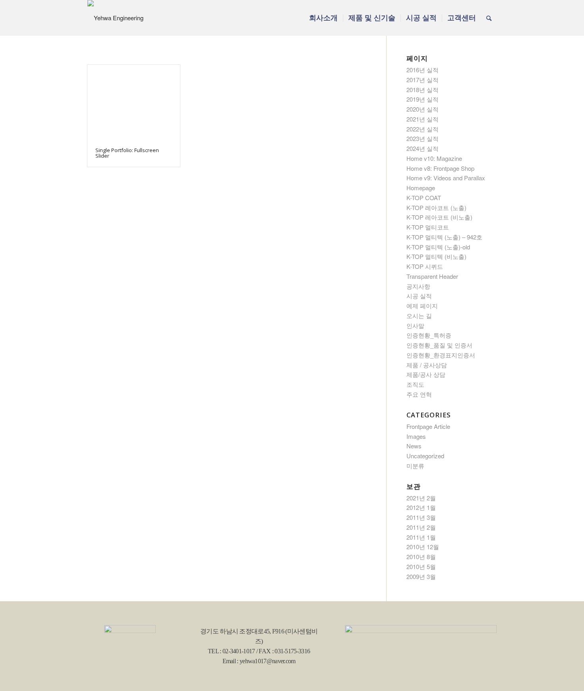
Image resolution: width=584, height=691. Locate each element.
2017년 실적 (422, 79)
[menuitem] (323, 18)
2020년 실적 (422, 109)
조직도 (415, 384)
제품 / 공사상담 (426, 365)
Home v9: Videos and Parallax (445, 178)
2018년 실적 (422, 89)
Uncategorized (425, 456)
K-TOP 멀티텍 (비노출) (436, 256)
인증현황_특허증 (428, 335)
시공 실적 (419, 295)
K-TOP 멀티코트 (427, 227)
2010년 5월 (421, 566)
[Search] (489, 18)
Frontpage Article (428, 426)
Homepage (420, 187)
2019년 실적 (422, 99)
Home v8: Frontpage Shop (440, 168)
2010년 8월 (421, 556)
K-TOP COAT (423, 197)
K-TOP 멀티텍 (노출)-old (438, 247)
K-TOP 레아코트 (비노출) (439, 217)
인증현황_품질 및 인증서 (439, 345)
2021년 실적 (422, 119)
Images (416, 436)
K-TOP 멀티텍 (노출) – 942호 (444, 237)
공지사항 (418, 286)
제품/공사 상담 (425, 374)
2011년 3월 (421, 517)
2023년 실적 (422, 138)
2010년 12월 (422, 546)
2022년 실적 (422, 129)
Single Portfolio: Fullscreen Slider (127, 153)
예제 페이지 (422, 305)
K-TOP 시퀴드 (424, 266)
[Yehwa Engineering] (115, 18)
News (414, 446)
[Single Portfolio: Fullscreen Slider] (133, 102)
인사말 (415, 325)
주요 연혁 (419, 394)
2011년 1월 (421, 537)
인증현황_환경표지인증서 (440, 355)
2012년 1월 (421, 507)
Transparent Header (432, 276)
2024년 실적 (422, 148)
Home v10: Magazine (434, 158)
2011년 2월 (421, 527)
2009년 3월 (421, 576)
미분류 (415, 465)
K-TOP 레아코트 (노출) (436, 207)
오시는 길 (419, 315)
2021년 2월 (421, 498)
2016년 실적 (422, 70)
